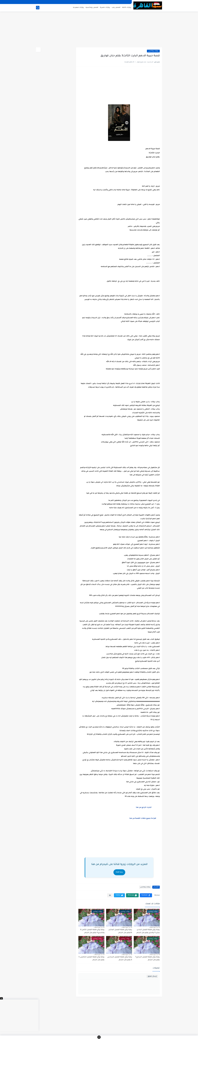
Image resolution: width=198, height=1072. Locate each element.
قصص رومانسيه (92, 7)
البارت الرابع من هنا (145, 807)
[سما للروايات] (147, 5)
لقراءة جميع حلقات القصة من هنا (142, 818)
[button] (146, 895)
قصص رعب (116, 7)
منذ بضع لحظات (153, 927)
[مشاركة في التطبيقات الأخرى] (110, 895)
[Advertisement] (99, 30)
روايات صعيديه (78, 7)
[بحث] (37, 7)
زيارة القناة (119, 872)
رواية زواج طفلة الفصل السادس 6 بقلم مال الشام (119, 958)
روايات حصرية (105, 7)
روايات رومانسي (153, 51)
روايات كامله (126, 7)
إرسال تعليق (152, 976)
